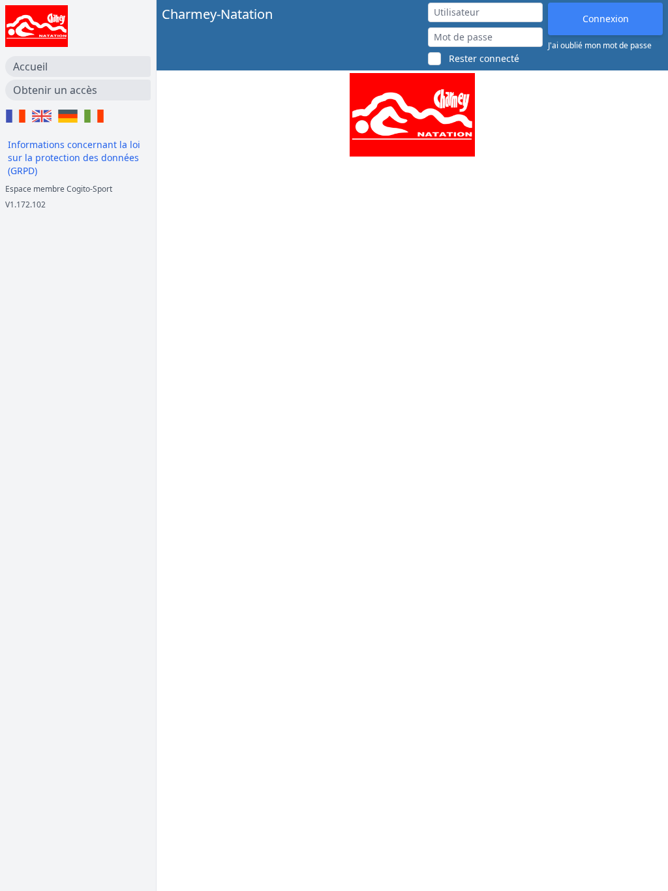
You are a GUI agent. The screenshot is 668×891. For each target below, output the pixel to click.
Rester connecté (484, 58)
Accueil (30, 66)
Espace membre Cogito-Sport (58, 188)
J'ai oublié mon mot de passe (600, 45)
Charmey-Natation (217, 14)
